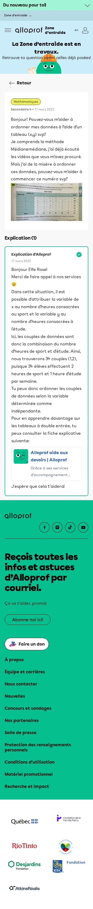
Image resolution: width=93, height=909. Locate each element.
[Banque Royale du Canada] (68, 867)
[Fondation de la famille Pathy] (68, 822)
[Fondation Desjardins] (24, 867)
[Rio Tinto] (24, 847)
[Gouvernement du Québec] (24, 822)
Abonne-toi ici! (27, 619)
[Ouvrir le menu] (8, 30)
